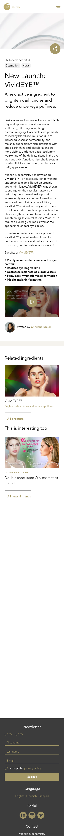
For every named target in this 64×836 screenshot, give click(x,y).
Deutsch (31, 796)
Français (44, 796)
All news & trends (19, 496)
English (20, 796)
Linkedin (23, 815)
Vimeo (40, 815)
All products (15, 419)
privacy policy (33, 768)
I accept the (25, 768)
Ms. (11, 734)
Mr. (22, 734)
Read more (32, 389)
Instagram (32, 815)
